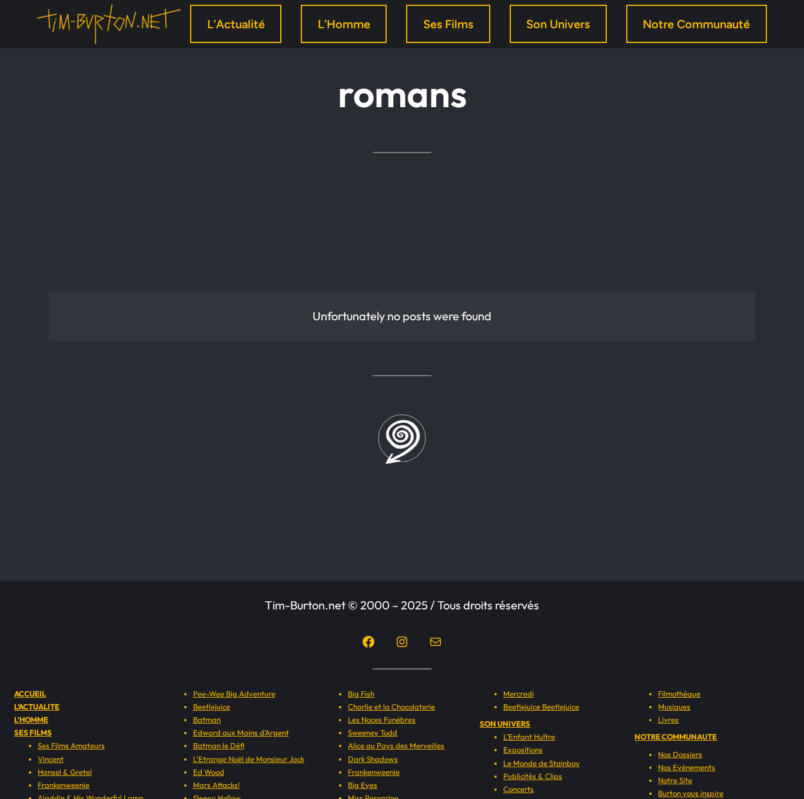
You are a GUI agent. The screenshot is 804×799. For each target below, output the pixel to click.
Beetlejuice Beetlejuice (541, 706)
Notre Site (675, 780)
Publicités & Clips (532, 776)
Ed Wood (208, 772)
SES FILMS (33, 732)
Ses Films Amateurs (71, 745)
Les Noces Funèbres (382, 719)
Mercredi (518, 693)
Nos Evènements (686, 767)
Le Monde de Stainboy (541, 763)
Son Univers (558, 24)
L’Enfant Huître (529, 736)
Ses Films (448, 24)
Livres (668, 719)
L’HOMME (31, 719)
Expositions (523, 749)
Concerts (518, 789)
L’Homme (344, 24)
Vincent (51, 759)
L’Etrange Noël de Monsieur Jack (248, 759)
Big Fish (361, 693)
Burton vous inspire (690, 793)
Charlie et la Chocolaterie (391, 706)
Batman (207, 719)
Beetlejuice (211, 706)
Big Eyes (362, 785)
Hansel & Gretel (65, 772)
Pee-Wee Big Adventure (234, 693)
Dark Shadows (373, 759)
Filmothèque (679, 693)
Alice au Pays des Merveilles (396, 745)
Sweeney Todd (372, 732)
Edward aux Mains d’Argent (241, 732)
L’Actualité (236, 24)
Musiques (674, 706)
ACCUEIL (30, 693)
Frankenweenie (63, 785)
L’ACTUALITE (36, 706)
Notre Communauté (696, 24)
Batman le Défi (218, 745)
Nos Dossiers (680, 754)
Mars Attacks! (216, 785)
